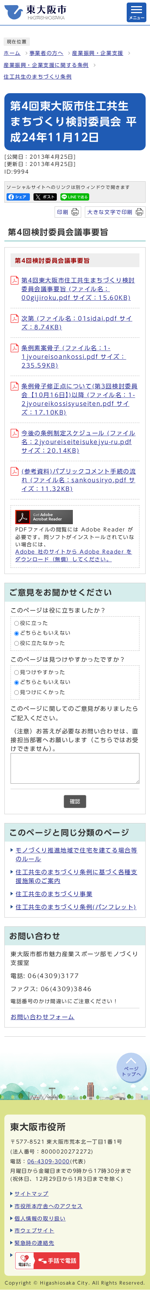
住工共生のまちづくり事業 (54, 894)
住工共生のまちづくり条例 (38, 76)
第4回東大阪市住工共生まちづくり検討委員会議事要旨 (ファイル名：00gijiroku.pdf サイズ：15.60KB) (78, 289)
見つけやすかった (43, 672)
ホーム (12, 53)
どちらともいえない (45, 633)
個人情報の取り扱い (40, 1218)
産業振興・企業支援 (97, 53)
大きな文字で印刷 (110, 212)
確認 (75, 801)
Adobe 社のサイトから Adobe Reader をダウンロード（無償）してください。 (73, 555)
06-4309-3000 (48, 1161)
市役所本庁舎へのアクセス (49, 1206)
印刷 (62, 212)
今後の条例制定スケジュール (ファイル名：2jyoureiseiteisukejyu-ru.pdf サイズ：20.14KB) (78, 442)
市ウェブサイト (34, 1230)
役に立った (34, 623)
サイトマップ (32, 1193)
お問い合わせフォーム (43, 1017)
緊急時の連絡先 (34, 1243)
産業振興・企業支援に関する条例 (46, 65)
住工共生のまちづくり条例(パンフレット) (76, 907)
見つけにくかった (43, 692)
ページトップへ (131, 1071)
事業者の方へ (46, 53)
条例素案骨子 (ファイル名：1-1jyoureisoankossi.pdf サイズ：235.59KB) (73, 356)
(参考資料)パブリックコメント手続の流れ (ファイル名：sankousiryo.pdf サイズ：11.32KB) (78, 480)
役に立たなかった (43, 643)
